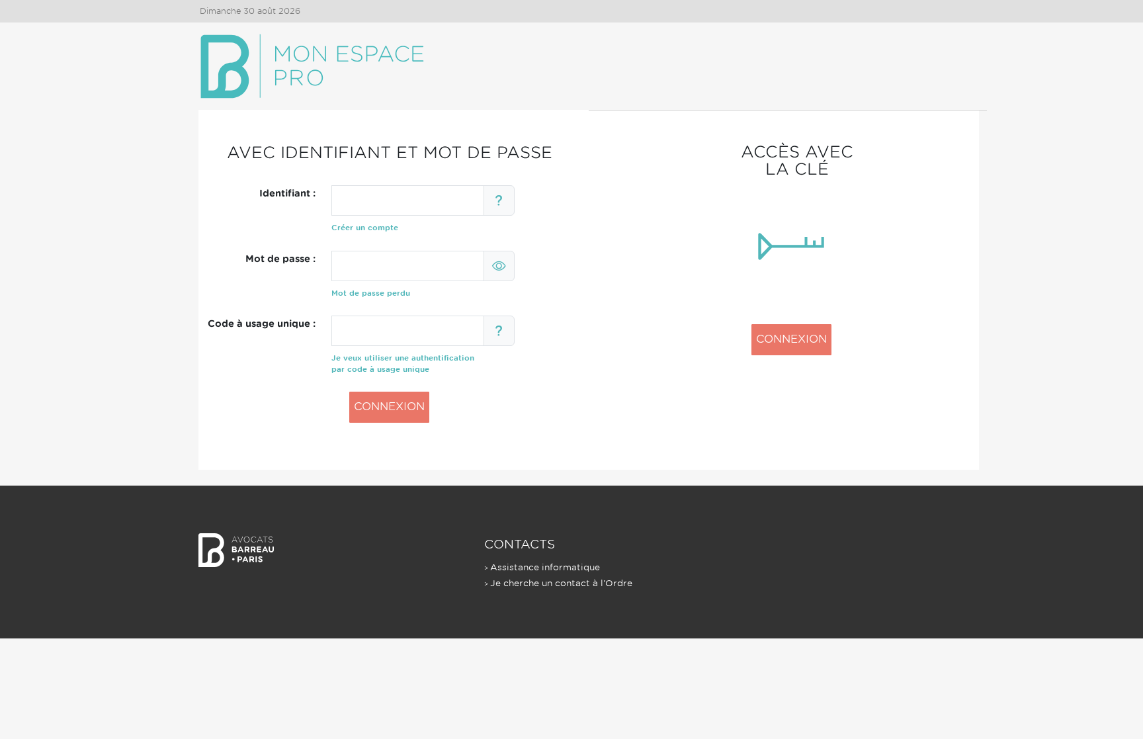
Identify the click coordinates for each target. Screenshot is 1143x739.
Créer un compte (364, 227)
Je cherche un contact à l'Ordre (561, 583)
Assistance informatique (545, 567)
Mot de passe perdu (370, 293)
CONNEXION (389, 406)
